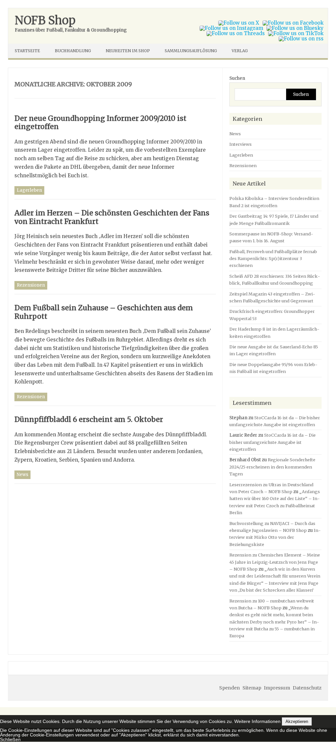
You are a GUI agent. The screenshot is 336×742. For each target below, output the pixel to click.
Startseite (27, 50)
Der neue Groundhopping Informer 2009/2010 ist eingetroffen (100, 122)
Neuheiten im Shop (128, 50)
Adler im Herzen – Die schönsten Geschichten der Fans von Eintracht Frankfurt (111, 217)
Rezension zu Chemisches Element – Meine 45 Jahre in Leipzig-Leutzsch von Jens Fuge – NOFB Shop (274, 562)
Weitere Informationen (257, 721)
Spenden (229, 688)
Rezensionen (31, 285)
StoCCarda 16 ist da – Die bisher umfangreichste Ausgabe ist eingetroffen (272, 442)
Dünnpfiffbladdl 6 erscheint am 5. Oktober (88, 419)
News (22, 474)
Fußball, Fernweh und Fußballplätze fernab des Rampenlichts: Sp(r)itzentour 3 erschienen (273, 258)
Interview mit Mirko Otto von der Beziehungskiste (275, 537)
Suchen (237, 78)
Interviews (240, 144)
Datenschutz (307, 688)
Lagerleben (29, 190)
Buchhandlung (73, 50)
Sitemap (251, 688)
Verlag (240, 50)
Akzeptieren (296, 721)
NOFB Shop (45, 20)
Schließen (10, 739)
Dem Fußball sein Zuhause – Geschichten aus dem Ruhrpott (103, 312)
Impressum (277, 688)
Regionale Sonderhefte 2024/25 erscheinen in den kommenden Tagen (272, 466)
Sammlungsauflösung (191, 50)
